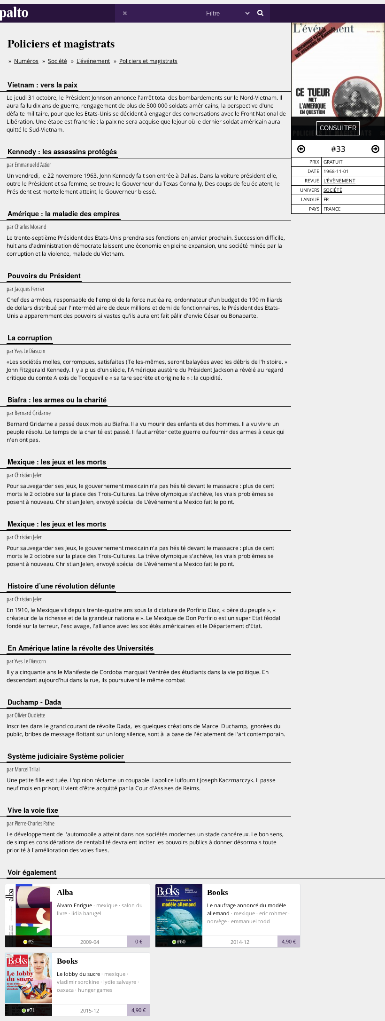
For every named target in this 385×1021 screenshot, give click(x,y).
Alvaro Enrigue (74, 905)
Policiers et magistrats (148, 61)
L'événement (339, 181)
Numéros (26, 61)
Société (332, 190)
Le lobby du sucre (78, 973)
